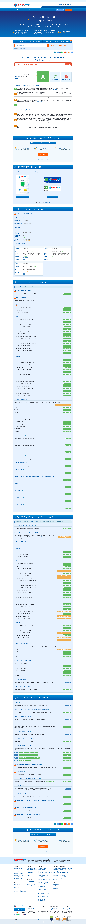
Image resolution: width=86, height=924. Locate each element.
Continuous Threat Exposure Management (45, 883)
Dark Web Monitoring (41, 886)
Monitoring (31, 41)
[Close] (74, 1)
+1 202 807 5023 (55, 908)
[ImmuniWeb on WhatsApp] (18, 914)
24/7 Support (59, 4)
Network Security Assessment (43, 892)
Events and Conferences (31, 884)
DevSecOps (55, 879)
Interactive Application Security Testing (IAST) (60, 871)
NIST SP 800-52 (34, 521)
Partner (70, 4)
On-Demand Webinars (30, 885)
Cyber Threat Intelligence (42, 885)
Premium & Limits (59, 41)
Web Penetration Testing (42, 899)
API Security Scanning (41, 869)
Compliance (16, 879)
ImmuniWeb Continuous (18, 876)
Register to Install (52, 197)
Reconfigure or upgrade (43, 536)
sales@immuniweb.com (31, 909)
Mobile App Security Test (18, 890)
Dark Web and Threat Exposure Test (20, 891)
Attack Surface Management (43, 873)
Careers (28, 876)
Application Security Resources (59, 866)
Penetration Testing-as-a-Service (43, 893)
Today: (68, 7)
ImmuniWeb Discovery (18, 868)
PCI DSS (21, 286)
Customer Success (30, 873)
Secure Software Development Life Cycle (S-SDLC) (61, 869)
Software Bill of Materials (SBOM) (58, 878)
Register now (57, 1)
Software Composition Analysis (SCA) (59, 876)
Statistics (69, 41)
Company (29, 866)
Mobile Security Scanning (42, 890)
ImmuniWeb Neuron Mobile (19, 871)
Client (67, 4)
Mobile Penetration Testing (42, 889)
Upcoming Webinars (30, 887)
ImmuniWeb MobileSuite (18, 875)
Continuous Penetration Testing (43, 882)
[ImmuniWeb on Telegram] (19, 914)
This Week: (61, 7)
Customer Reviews (30, 872)
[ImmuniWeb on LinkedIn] (14, 914)
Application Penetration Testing (43, 871)
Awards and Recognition (31, 871)
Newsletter (20, 909)
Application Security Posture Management (45, 872)
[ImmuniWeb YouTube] (23, 914)
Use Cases (40, 866)
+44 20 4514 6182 (43, 908)
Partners (54, 882)
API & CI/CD (38, 41)
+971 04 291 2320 (66, 908)
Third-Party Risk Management (43, 896)
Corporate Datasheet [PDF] (43, 159)
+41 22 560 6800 (31, 908)
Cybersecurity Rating (17, 892)
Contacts (28, 875)
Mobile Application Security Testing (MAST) (60, 873)
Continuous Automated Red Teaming (44, 879)
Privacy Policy (38, 919)
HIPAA (21, 521)
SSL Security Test (17, 884)
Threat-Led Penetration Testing (43, 897)
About (51, 41)
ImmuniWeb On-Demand (18, 873)
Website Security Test (17, 887)
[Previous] (4, 1)
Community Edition (18, 882)
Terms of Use (31, 919)
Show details (54, 89)
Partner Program (56, 884)
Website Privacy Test (17, 888)
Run (48, 45)
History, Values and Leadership (32, 869)
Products (16, 866)
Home (15, 41)
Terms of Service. (47, 202)
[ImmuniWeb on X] (16, 914)
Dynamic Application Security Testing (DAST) (60, 872)
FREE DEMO (43, 154)
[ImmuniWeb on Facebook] (21, 914)
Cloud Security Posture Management (44, 878)
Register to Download (22, 197)
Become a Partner (56, 887)
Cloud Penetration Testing (42, 876)
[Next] (82, 1)
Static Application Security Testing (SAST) (60, 875)
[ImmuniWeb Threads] (25, 914)
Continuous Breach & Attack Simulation (44, 880)
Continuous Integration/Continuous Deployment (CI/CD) (62, 868)
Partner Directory (56, 885)
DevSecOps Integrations (18, 878)
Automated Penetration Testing (43, 875)
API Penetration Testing (42, 868)
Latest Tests (22, 41)
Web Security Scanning (41, 900)
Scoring (46, 41)
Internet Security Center (46, 7)
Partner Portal (55, 888)
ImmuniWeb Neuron (17, 870)
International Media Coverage (32, 882)
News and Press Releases (31, 881)
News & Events (30, 879)
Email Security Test (17, 885)
